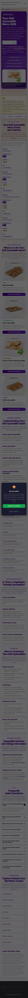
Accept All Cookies (14, 506)
